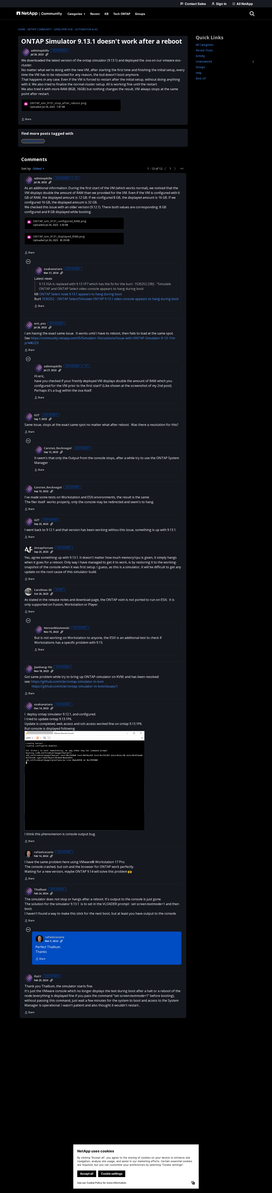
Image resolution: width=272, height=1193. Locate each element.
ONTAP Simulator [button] (33, 141)
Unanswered (225, 62)
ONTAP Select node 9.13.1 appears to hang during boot (80, 294)
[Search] (252, 14)
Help (199, 73)
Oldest (38, 169)
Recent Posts (204, 50)
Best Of (201, 78)
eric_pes (40, 323)
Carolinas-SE (43, 590)
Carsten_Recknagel (57, 448)
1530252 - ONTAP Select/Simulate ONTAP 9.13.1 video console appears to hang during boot (110, 299)
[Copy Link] (46, 54)
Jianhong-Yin (43, 667)
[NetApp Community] (39, 14)
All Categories (204, 45)
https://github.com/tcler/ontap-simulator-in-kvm (67, 681)
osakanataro (53, 269)
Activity (200, 56)
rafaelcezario (43, 852)
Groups (200, 67)
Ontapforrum (43, 548)
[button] (84, 780)
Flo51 (37, 976)
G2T (37, 415)
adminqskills (40, 50)
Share (26, 119)
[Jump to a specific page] (181, 168)
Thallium (40, 889)
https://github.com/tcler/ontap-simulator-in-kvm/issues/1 (75, 686)
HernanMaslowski (56, 628)
